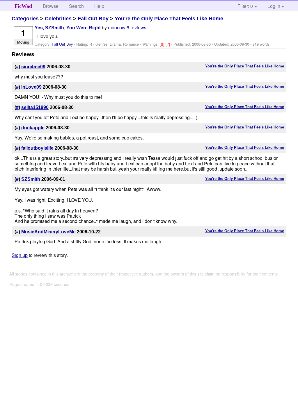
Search (76, 6)
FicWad (23, 6)
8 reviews (136, 27)
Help (99, 6)
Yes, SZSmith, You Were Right (68, 27)
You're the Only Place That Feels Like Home (169, 19)
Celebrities (58, 19)
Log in (273, 6)
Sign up (20, 255)
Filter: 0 (245, 6)
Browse (50, 6)
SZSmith (30, 179)
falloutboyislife (37, 148)
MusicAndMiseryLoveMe (48, 231)
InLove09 (31, 87)
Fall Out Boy (93, 19)
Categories (25, 19)
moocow (116, 27)
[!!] (163, 44)
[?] (168, 44)
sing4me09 (33, 66)
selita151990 (35, 107)
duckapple (33, 127)
